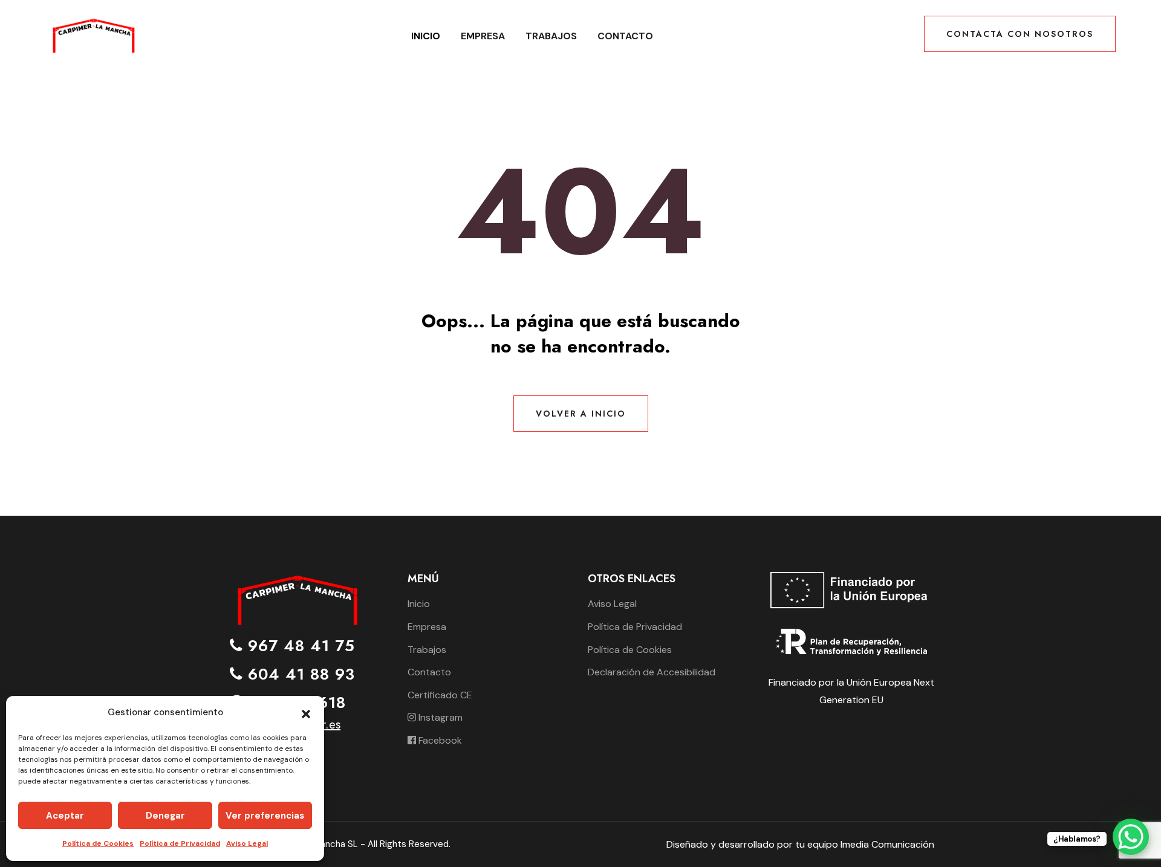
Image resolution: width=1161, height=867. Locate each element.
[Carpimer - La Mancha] (92, 35)
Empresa (483, 36)
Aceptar (65, 816)
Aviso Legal (247, 843)
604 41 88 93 (298, 674)
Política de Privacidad (180, 843)
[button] (306, 713)
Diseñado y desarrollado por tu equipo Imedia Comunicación (800, 844)
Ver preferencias (265, 816)
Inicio (425, 36)
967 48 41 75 (298, 646)
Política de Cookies (98, 843)
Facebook (439, 740)
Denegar (165, 816)
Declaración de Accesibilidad (651, 672)
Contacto (625, 36)
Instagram (439, 717)
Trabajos (551, 36)
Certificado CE (440, 695)
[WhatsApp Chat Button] (1131, 837)
